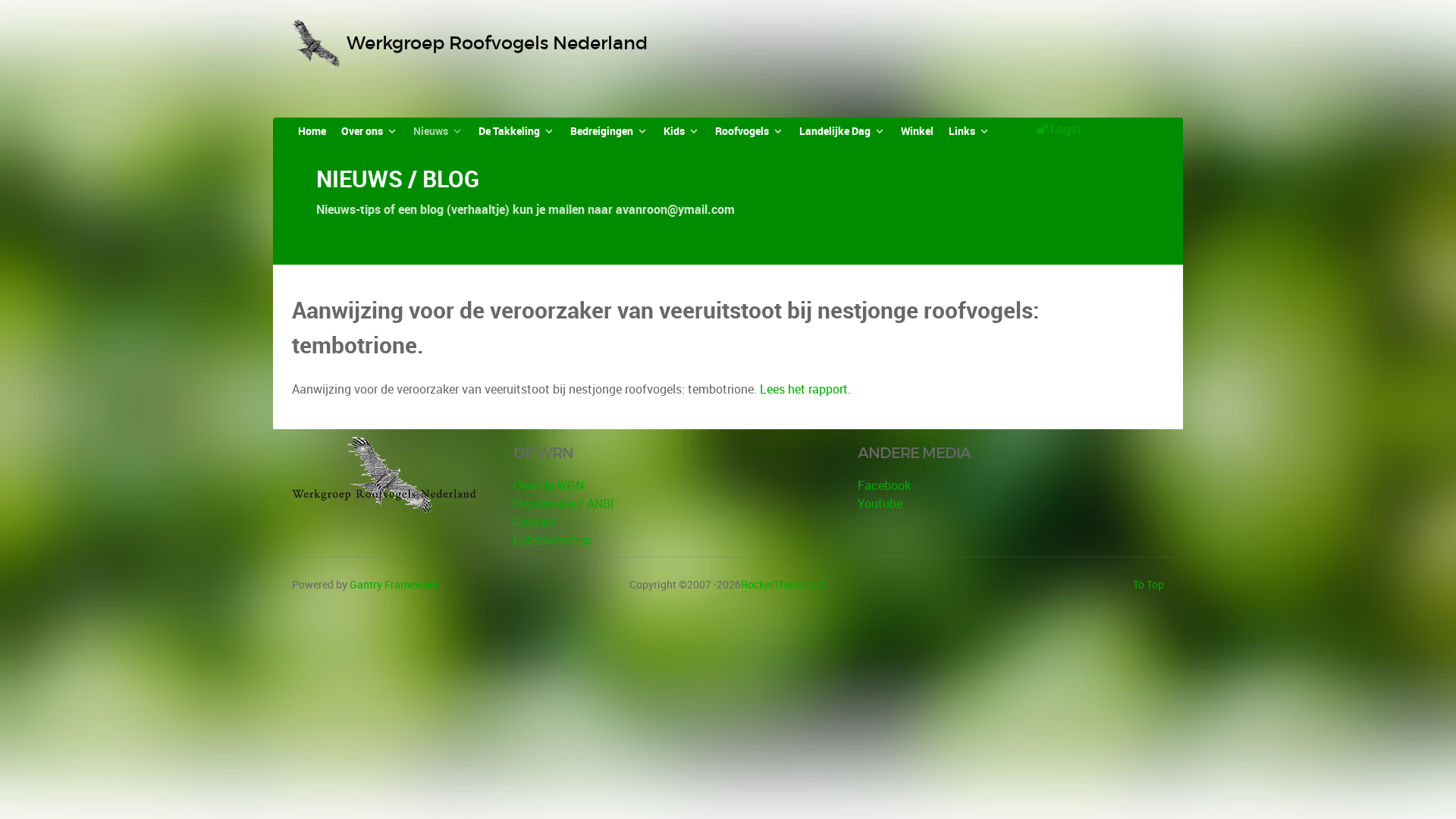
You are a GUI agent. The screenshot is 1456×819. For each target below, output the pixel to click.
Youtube (880, 503)
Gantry (394, 584)
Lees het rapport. (805, 389)
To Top (1148, 584)
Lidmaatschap (552, 540)
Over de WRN (548, 485)
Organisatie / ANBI (563, 503)
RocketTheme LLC (784, 584)
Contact (535, 521)
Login (1065, 129)
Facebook (884, 485)
